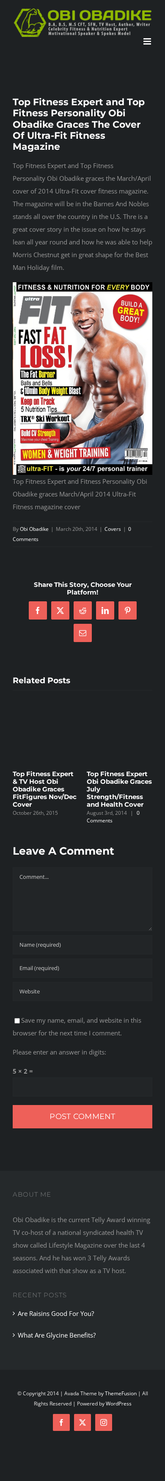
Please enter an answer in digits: (59, 1052)
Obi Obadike (34, 529)
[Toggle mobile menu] (147, 41)
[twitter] (82, 1422)
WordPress (119, 1403)
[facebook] (61, 1422)
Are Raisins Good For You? (56, 1313)
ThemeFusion (121, 1393)
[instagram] (103, 1422)
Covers (112, 529)
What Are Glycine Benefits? (57, 1335)
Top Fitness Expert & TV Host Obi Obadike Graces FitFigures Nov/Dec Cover (45, 789)
